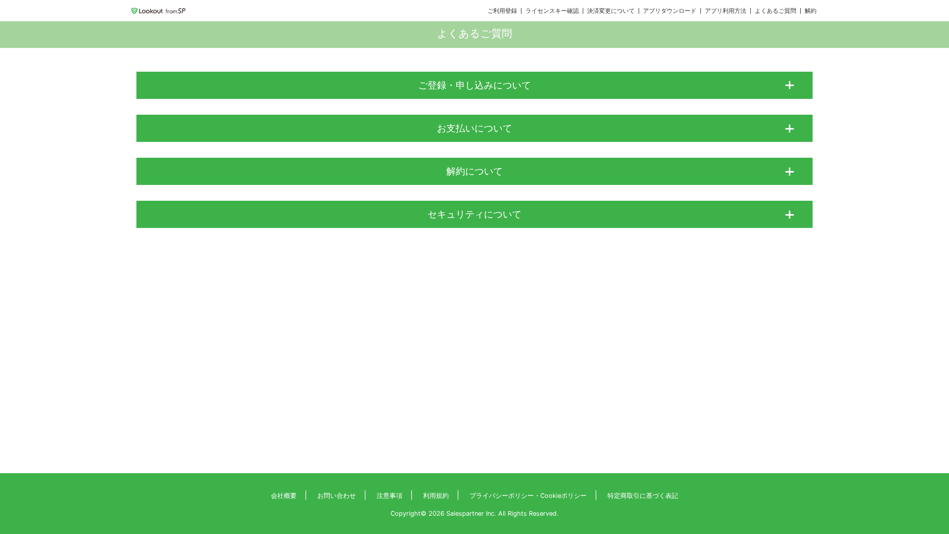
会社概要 (284, 495)
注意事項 (389, 495)
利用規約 (436, 495)
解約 (811, 10)
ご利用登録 (502, 10)
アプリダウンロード (669, 10)
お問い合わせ (336, 495)
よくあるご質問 (775, 10)
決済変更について (611, 10)
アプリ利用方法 (725, 10)
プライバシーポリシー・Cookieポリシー (528, 495)
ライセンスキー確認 (552, 10)
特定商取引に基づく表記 (642, 495)
